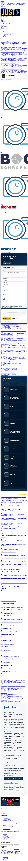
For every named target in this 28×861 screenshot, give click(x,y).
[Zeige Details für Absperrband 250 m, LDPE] (9, 631)
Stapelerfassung (6, 267)
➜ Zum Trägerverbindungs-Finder (13, 778)
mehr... (10, 42)
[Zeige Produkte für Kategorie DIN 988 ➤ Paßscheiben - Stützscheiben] (13, 367)
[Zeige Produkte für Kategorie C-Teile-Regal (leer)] (9, 689)
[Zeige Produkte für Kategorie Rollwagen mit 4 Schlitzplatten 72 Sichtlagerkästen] (14, 700)
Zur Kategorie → (13, 383)
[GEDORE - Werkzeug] (9, 250)
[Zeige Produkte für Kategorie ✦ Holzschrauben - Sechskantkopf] (12, 371)
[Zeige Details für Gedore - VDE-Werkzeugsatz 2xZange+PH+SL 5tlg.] (14, 561)
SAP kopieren (15, 318)
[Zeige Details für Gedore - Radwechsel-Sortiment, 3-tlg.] (11, 569)
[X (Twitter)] (2, 813)
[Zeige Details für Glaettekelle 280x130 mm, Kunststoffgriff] (12, 607)
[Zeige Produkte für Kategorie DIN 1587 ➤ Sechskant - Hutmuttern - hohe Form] (14, 352)
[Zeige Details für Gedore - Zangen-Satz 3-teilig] (9, 549)
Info (15, 33)
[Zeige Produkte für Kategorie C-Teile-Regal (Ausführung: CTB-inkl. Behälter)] (14, 687)
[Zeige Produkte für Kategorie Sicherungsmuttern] (9, 374)
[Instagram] (3, 813)
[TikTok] (4, 813)
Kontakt (2, 1)
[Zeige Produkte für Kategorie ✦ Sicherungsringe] (9, 369)
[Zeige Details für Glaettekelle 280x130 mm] (8, 601)
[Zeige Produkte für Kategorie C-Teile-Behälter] (8, 691)
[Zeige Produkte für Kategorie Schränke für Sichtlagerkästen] (11, 696)
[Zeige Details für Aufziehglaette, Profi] (7, 625)
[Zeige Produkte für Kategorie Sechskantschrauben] (9, 324)
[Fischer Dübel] (9, 211)
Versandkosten (17, 851)
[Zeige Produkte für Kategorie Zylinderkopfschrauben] (10, 326)
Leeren (13, 267)
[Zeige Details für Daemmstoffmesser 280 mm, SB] (10, 656)
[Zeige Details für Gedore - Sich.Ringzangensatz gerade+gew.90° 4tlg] (14, 575)
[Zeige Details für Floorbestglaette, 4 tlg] (7, 662)
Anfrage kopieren (6, 321)
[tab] (5, 857)
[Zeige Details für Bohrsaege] (5, 650)
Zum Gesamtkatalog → (22, 494)
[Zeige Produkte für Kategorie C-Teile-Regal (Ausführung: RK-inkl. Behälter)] (14, 683)
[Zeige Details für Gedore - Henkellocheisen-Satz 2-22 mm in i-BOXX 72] (14, 584)
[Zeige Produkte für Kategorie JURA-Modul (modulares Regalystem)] (13, 680)
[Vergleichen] (1, 504)
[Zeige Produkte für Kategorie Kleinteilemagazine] (9, 694)
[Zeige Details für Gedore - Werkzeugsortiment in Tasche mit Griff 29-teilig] (14, 533)
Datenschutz (16, 849)
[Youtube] (5, 813)
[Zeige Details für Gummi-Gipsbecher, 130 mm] (9, 668)
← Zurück (5, 383)
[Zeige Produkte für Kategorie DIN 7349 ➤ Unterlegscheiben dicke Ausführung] (14, 364)
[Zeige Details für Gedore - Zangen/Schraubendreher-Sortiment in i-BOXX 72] (14, 541)
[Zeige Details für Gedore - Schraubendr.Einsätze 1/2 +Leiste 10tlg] (13, 555)
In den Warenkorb (6, 318)
